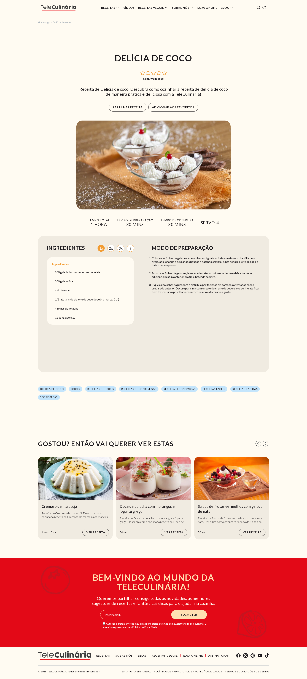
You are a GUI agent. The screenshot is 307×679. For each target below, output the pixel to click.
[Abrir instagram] (245, 655)
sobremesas (49, 397)
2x (111, 248)
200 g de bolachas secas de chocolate (77, 272)
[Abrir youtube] (260, 655)
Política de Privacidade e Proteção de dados (188, 671)
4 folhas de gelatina (66, 308)
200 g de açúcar (64, 281)
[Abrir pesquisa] (259, 8)
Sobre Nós (180, 7)
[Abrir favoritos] (264, 8)
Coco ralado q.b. (65, 317)
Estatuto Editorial (136, 671)
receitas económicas (179, 388)
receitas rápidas (245, 388)
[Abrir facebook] (238, 655)
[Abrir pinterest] (253, 655)
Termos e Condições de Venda (247, 671)
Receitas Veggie (151, 7)
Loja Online (207, 7)
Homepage (44, 22)
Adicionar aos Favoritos (173, 107)
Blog (225, 7)
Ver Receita (95, 532)
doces (75, 388)
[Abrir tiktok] (267, 655)
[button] (142, 72)
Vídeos (129, 7)
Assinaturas (218, 655)
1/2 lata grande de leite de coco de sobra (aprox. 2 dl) (87, 299)
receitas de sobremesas (138, 388)
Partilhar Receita (127, 107)
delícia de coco (52, 388)
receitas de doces (100, 388)
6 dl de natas (62, 290)
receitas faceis (214, 388)
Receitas (108, 7)
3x (121, 248)
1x (101, 248)
